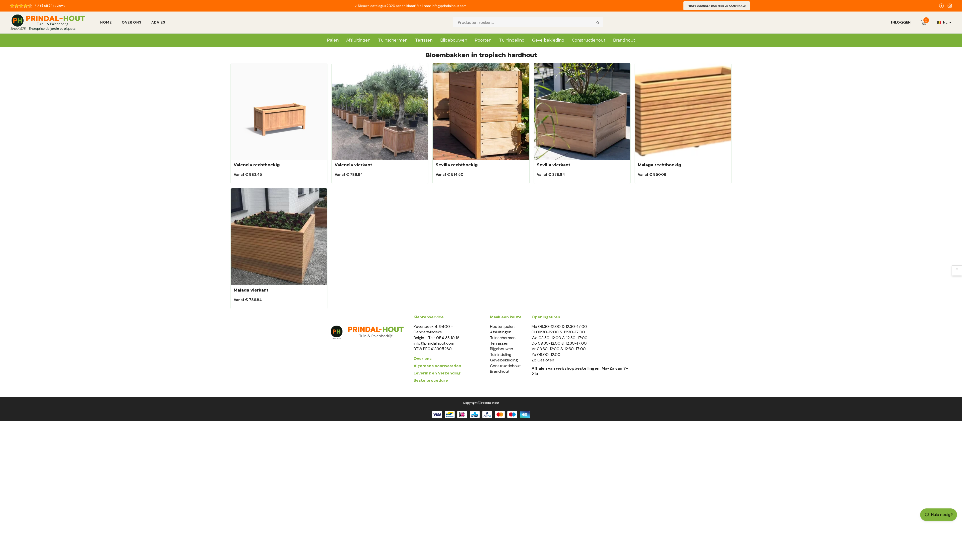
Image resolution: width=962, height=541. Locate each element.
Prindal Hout (490, 403)
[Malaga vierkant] (279, 236)
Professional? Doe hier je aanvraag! (716, 6)
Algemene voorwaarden (437, 365)
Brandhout (500, 371)
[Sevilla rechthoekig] (481, 111)
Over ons (132, 22)
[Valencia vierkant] (380, 111)
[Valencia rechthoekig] (279, 111)
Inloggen (901, 22)
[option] (410, 6)
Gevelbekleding (504, 360)
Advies (158, 22)
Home (106, 22)
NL (942, 22)
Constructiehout (505, 365)
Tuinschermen (503, 337)
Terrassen (499, 343)
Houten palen (502, 326)
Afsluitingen (500, 332)
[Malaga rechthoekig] (683, 111)
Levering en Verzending (437, 373)
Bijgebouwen (501, 348)
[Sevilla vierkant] (582, 111)
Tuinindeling (500, 354)
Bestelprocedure (431, 380)
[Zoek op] (598, 22)
